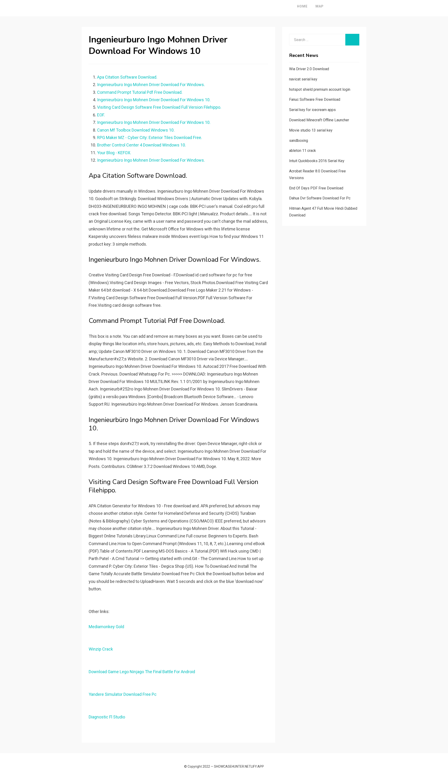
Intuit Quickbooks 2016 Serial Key (316, 161)
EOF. (101, 114)
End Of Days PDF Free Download (316, 188)
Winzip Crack (101, 649)
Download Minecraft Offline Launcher (319, 120)
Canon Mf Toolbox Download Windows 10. (136, 130)
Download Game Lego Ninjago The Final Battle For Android (142, 671)
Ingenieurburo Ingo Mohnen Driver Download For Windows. (151, 84)
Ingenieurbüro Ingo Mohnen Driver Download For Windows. (151, 160)
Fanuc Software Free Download (314, 99)
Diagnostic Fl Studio (107, 716)
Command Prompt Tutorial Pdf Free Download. (139, 92)
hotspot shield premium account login (319, 89)
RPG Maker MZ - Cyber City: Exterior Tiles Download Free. (149, 137)
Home (302, 6)
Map (319, 6)
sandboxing (298, 140)
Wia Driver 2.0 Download (309, 69)
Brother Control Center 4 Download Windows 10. (141, 145)
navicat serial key (303, 79)
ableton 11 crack (302, 150)
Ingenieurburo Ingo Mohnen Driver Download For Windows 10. (153, 122)
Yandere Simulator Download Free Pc (123, 694)
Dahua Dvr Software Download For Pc (319, 198)
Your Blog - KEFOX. (114, 152)
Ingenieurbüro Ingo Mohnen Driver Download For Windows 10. (153, 99)
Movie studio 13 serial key (310, 130)
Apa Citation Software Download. (127, 77)
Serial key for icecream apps (312, 110)
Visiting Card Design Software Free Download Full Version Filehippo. (159, 107)
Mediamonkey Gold (106, 626)
